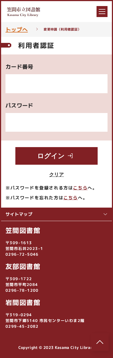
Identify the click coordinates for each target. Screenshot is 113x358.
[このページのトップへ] (100, 342)
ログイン (51, 155)
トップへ (16, 29)
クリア (56, 174)
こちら (80, 188)
